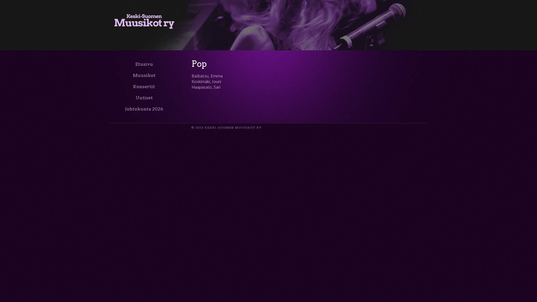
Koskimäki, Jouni (206, 81)
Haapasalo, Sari (206, 87)
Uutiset (144, 97)
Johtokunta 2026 (144, 109)
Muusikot (144, 75)
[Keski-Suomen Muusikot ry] (144, 26)
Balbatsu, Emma (207, 76)
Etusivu (144, 64)
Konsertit (144, 86)
